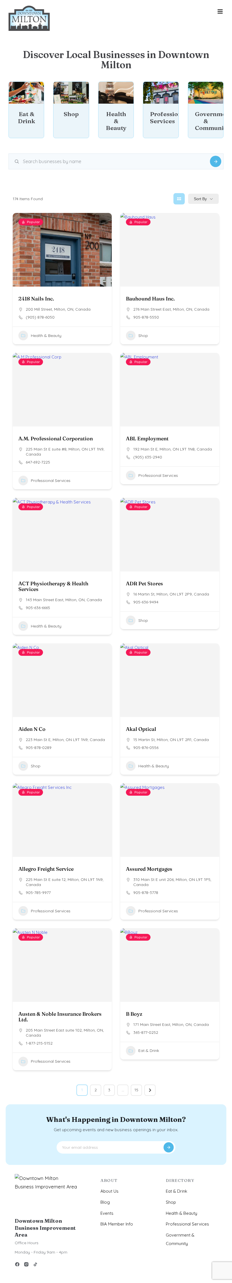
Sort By (200, 198)
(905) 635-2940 (147, 457)
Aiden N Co (32, 729)
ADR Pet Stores (144, 583)
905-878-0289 (38, 747)
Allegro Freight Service (46, 869)
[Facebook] (17, 1265)
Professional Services (50, 480)
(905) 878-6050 (40, 317)
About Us (109, 1191)
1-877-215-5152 (39, 1043)
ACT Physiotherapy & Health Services (53, 586)
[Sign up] (169, 1147)
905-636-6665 (38, 607)
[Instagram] (26, 1265)
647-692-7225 (38, 462)
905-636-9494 (145, 602)
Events (106, 1213)
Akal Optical (141, 729)
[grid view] (179, 198)
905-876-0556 (145, 747)
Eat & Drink (148, 1050)
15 (136, 1089)
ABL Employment (147, 438)
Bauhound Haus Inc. (150, 298)
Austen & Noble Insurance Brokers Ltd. (60, 1017)
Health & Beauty (46, 335)
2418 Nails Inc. (36, 298)
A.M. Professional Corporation (55, 438)
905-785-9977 (38, 892)
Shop (143, 335)
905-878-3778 (145, 892)
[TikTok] (35, 1265)
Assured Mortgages (149, 869)
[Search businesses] (215, 161)
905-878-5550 (146, 317)
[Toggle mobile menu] (221, 11)
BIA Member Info (116, 1224)
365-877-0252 (145, 1032)
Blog (105, 1202)
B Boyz (134, 1014)
